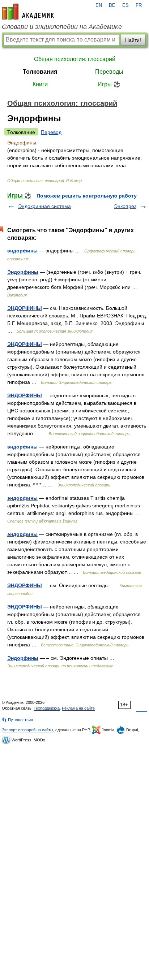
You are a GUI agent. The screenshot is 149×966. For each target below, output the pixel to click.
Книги (40, 84)
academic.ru (28, 12)
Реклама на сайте (78, 708)
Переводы (109, 72)
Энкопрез (125, 206)
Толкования (40, 72)
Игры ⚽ (109, 84)
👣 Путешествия (17, 720)
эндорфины (22, 251)
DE (112, 5)
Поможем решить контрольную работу (87, 196)
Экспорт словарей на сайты (27, 730)
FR (139, 5)
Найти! (133, 40)
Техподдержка (47, 708)
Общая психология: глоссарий (74, 59)
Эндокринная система (44, 206)
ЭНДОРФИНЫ (24, 308)
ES (125, 5)
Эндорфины (22, 272)
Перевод (51, 132)
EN (98, 5)
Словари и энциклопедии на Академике (62, 26)
